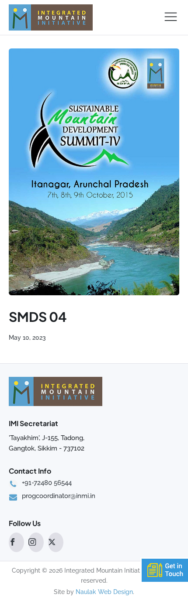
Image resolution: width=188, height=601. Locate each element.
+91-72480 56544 (47, 483)
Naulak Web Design (104, 591)
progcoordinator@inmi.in (58, 496)
